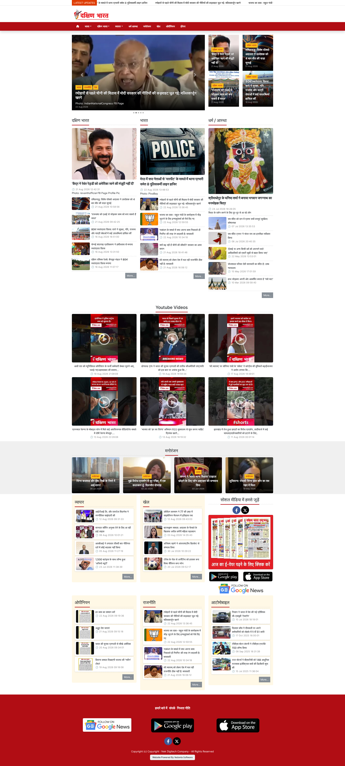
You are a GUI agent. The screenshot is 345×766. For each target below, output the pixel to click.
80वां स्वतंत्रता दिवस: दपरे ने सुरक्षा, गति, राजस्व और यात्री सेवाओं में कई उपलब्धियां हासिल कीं (113, 231)
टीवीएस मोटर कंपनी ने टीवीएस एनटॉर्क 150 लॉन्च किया (249, 645)
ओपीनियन (170, 26)
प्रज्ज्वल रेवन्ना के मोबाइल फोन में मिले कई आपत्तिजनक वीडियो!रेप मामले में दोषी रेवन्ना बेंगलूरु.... (104, 431)
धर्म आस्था (133, 26)
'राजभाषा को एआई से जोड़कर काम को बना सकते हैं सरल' (113, 216)
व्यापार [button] (118, 26)
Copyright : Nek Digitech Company (168, 751)
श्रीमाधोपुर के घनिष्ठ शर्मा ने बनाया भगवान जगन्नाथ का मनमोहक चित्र (240, 200)
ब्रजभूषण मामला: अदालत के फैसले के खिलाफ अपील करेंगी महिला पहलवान (180, 529)
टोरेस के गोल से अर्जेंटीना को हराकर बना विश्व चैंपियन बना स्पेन (181, 561)
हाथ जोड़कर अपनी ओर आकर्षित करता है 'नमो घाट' (250, 279)
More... (131, 275)
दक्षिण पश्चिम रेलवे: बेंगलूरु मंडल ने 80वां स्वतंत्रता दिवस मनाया (109, 261)
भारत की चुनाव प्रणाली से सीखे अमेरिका (113, 643)
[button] (82, 75)
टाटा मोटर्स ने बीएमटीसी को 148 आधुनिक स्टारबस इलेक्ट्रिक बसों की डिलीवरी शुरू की (250, 663)
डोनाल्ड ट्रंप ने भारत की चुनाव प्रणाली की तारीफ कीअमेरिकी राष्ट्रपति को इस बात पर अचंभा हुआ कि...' (172, 368)
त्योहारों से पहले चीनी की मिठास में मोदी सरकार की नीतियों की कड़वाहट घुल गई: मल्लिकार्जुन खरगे (156, 2)
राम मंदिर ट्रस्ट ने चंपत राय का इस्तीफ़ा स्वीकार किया (249, 235)
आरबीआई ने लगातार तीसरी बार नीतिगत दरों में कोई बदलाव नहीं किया (112, 545)
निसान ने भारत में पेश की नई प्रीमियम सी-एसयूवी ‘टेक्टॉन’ (248, 613)
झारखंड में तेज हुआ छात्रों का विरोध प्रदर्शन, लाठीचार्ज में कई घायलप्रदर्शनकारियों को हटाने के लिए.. (241, 431)
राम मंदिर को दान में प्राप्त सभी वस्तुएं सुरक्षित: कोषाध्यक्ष (248, 220)
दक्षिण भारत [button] (102, 26)
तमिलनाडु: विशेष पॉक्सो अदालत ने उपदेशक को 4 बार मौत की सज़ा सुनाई (113, 201)
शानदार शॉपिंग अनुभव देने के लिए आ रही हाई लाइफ (113, 529)
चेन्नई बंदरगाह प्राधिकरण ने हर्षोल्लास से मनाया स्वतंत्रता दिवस (112, 246)
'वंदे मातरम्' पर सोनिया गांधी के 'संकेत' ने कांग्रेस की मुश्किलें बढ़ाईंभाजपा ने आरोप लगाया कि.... (241, 368)
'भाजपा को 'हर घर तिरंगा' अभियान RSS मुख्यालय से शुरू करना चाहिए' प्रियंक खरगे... (172, 431)
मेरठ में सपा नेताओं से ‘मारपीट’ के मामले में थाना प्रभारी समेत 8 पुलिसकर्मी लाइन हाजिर (171, 181)
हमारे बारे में (161, 708)
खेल (158, 26)
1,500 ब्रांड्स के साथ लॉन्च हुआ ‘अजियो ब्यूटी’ (110, 561)
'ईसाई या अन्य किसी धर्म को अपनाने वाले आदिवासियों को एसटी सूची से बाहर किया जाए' (248, 250)
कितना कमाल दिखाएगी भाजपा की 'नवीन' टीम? (113, 661)
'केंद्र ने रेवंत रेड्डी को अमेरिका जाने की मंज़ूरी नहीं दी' (103, 183)
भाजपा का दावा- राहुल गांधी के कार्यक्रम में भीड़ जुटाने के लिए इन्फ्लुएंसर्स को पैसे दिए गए (245, 2)
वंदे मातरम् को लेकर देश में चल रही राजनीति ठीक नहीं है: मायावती (181, 261)
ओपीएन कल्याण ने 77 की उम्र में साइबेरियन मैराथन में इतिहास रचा (178, 513)
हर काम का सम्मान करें (105, 612)
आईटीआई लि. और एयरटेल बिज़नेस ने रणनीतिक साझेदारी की (112, 513)
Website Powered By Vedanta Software (172, 757)
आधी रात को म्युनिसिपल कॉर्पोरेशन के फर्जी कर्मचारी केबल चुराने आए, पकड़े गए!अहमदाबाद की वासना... (104, 368)
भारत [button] (87, 26)
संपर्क (172, 708)
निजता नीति (183, 708)
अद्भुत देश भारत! (102, 628)
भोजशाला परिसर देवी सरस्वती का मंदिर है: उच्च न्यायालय (248, 265)
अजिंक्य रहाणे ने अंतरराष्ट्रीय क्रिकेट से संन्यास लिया (181, 545)
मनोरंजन (147, 26)
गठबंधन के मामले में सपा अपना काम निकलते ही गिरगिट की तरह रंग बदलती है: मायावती (180, 231)
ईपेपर (183, 26)
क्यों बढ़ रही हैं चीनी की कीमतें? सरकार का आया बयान (181, 246)
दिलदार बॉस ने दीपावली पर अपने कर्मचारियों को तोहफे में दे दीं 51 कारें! (248, 629)
